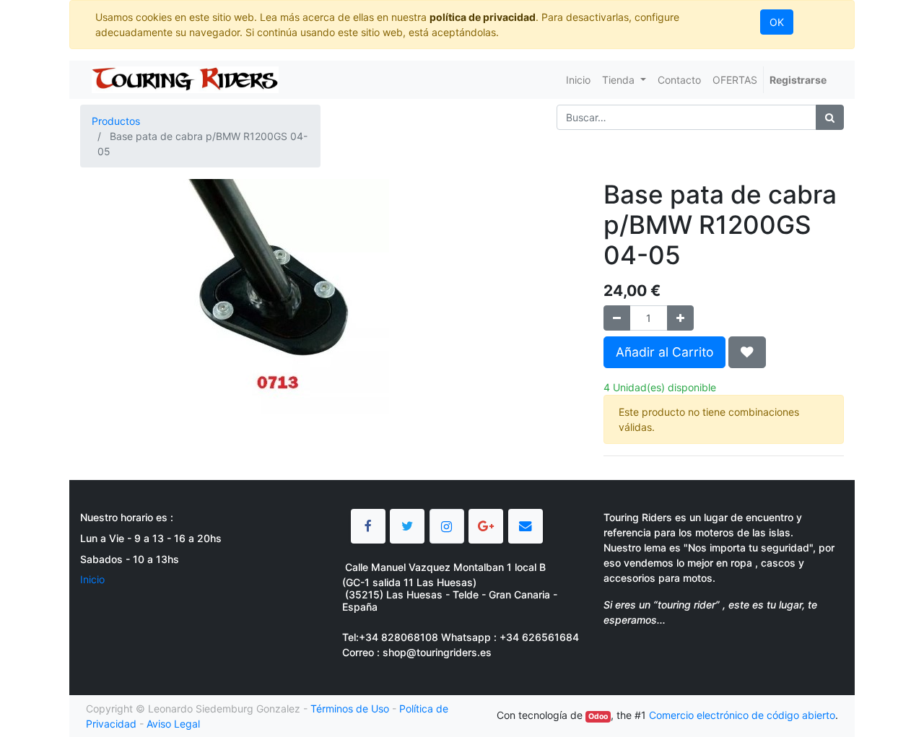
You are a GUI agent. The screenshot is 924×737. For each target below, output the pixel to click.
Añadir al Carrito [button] (664, 351)
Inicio (92, 579)
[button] (747, 352)
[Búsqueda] (830, 117)
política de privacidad (483, 17)
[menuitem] (578, 79)
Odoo (598, 716)
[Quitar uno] (616, 318)
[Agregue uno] (680, 318)
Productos (116, 121)
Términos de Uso (349, 708)
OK (777, 22)
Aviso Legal (173, 724)
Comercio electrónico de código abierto (742, 715)
